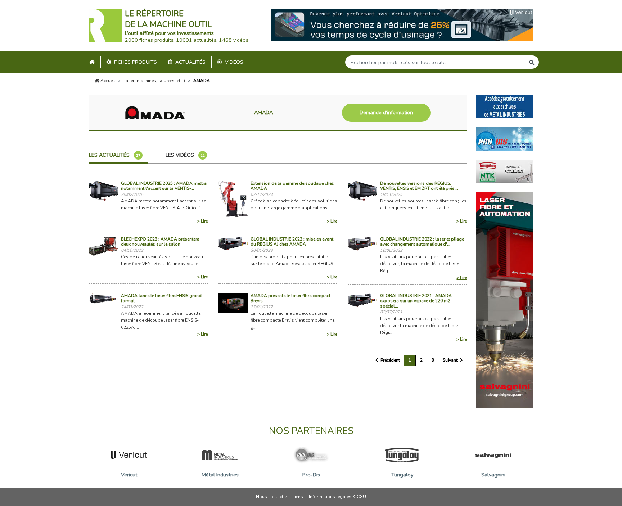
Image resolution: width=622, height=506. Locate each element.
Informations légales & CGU (337, 497)
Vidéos (234, 62)
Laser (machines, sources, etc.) (154, 81)
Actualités (190, 62)
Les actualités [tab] (114, 154)
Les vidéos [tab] (185, 154)
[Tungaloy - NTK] (504, 170)
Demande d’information (386, 112)
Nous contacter (271, 497)
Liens (298, 497)
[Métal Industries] (504, 105)
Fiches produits (135, 62)
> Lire (202, 221)
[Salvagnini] (504, 299)
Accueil (107, 81)
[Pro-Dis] (504, 138)
